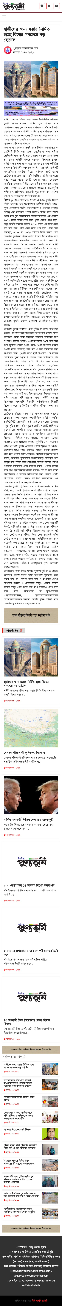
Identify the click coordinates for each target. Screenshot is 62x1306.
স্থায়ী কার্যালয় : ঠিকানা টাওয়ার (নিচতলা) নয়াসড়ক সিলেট (31, 1266)
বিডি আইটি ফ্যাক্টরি (39, 1300)
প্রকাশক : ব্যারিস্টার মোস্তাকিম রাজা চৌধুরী (32, 1252)
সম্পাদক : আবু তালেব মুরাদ (32, 1247)
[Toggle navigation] (4, 17)
